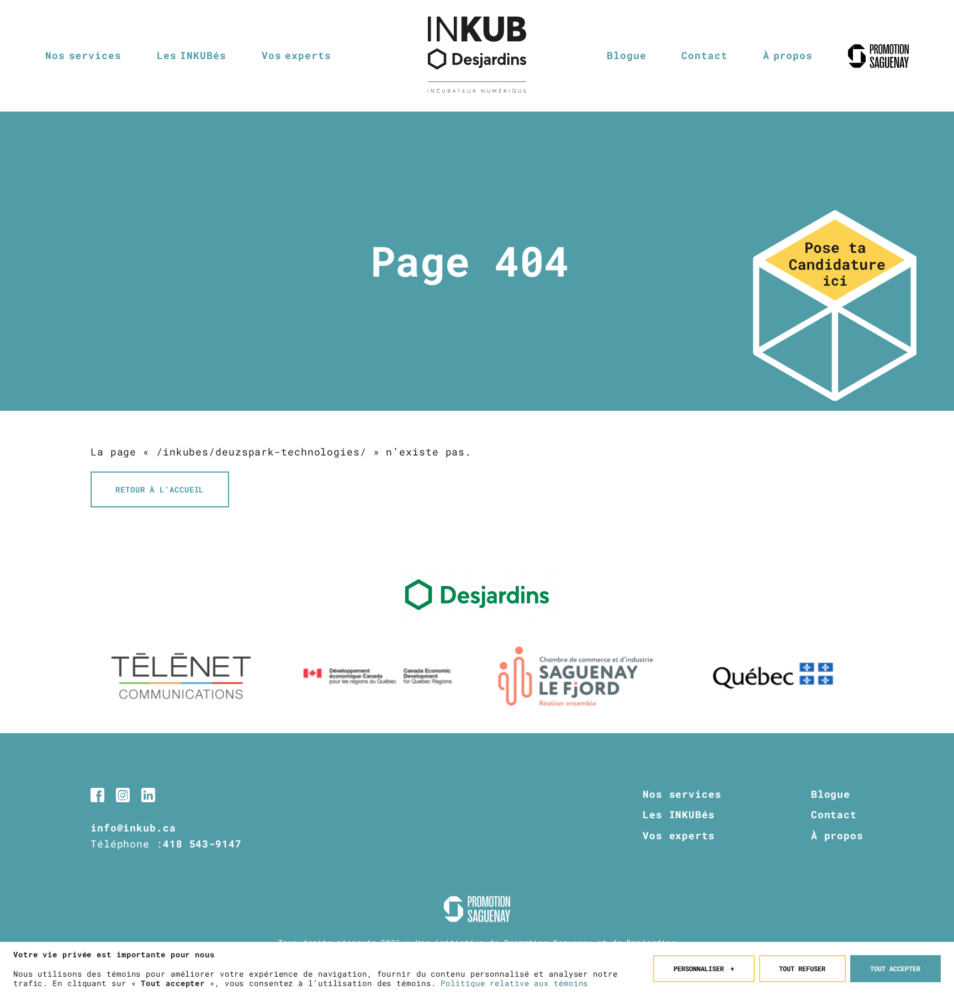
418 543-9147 (202, 843)
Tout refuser (802, 969)
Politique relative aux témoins (514, 983)
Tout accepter (895, 969)
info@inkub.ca (133, 827)
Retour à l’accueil (159, 489)
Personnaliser (704, 969)
